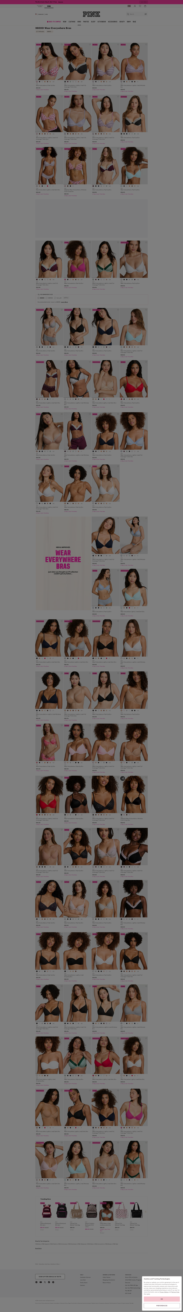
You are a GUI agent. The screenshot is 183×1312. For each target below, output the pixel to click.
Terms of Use (175, 1292)
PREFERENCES (161, 1305)
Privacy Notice (164, 1292)
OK (162, 1299)
